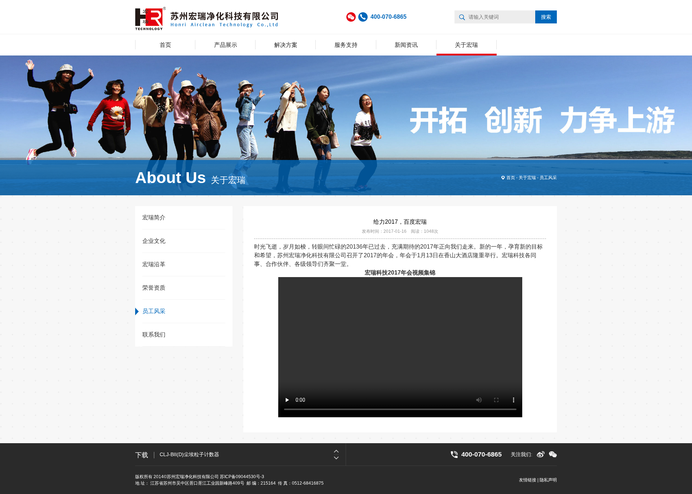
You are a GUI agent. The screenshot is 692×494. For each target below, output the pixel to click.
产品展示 (225, 45)
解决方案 (285, 45)
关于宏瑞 (466, 45)
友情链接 (527, 479)
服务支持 (346, 45)
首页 (165, 45)
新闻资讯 (406, 45)
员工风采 (548, 177)
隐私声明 (548, 479)
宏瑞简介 (153, 217)
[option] (253, 454)
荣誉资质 (153, 288)
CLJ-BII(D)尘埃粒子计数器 (189, 454)
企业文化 (153, 241)
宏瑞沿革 (153, 264)
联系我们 (153, 334)
